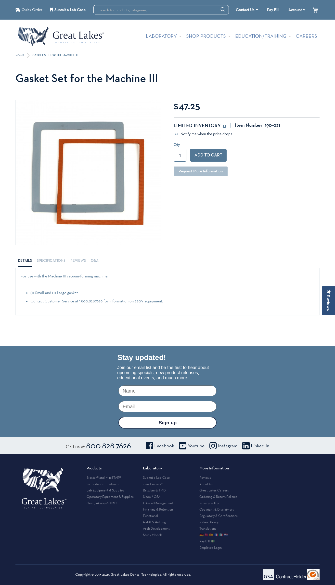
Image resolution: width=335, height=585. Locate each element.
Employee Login (210, 547)
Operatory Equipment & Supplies (110, 496)
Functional (150, 515)
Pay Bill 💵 (207, 541)
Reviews (78, 261)
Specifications (51, 261)
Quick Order (32, 9)
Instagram (227, 445)
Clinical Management (158, 503)
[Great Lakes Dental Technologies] (61, 36)
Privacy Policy (209, 503)
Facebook (164, 445)
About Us (206, 484)
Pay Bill (273, 9)
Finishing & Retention (158, 509)
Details (25, 261)
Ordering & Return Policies (218, 496)
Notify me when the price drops (206, 133)
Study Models (152, 535)
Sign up (168, 422)
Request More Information (201, 171)
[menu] (247, 10)
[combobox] (161, 9)
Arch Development (156, 528)
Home (20, 55)
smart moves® (153, 484)
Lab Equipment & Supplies (105, 490)
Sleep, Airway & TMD (102, 503)
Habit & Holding (154, 522)
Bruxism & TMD (154, 490)
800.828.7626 (108, 445)
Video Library (209, 522)
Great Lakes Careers (214, 490)
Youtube (196, 445)
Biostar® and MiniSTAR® (104, 477)
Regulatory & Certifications (218, 515)
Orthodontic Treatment (103, 484)
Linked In (260, 445)
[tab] (25, 261)
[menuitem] (247, 10)
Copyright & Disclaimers (216, 509)
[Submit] (223, 9)
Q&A (95, 261)
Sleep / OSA (151, 496)
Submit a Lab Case (70, 9)
